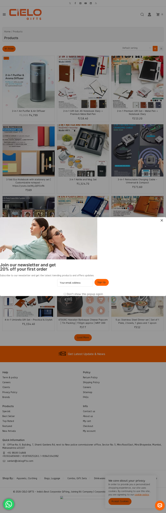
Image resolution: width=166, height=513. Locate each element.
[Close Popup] (161, 220)
